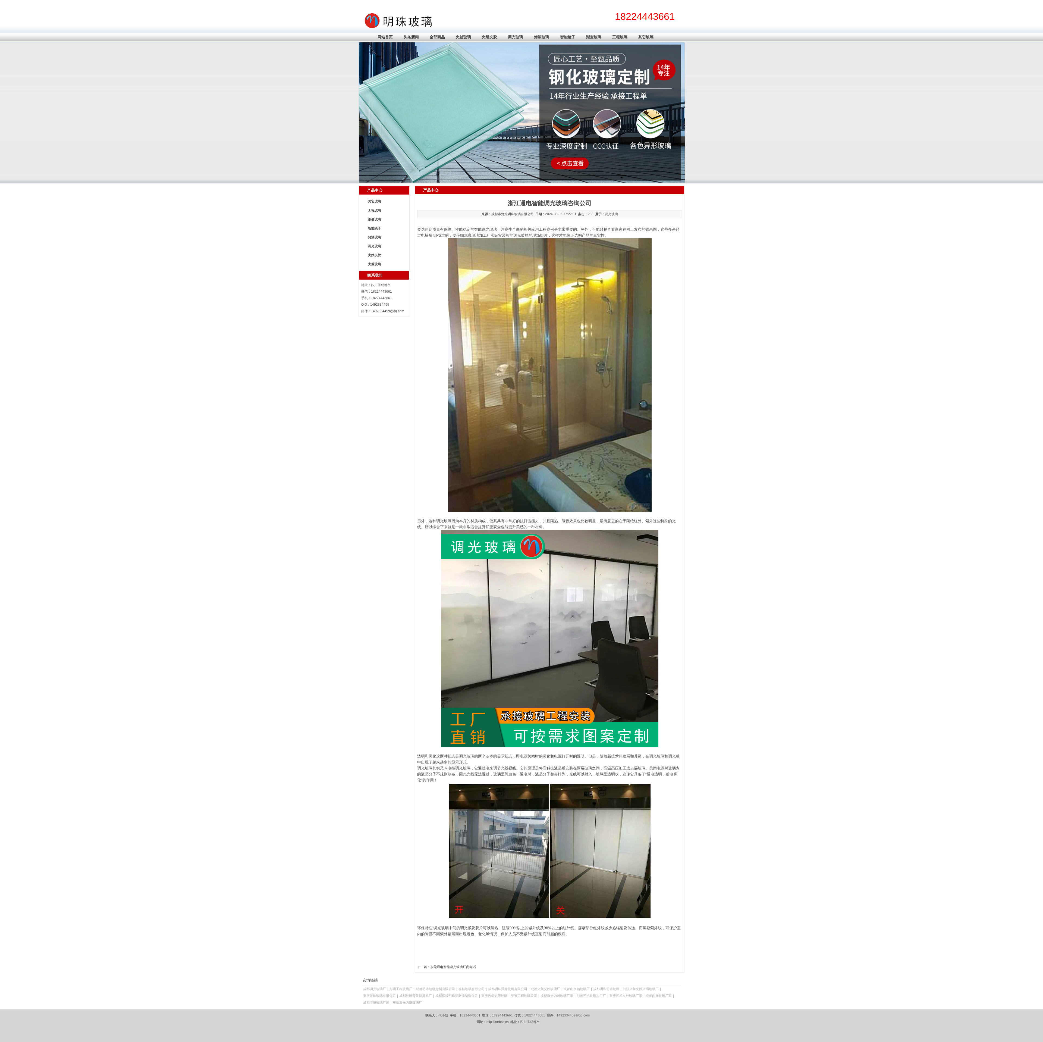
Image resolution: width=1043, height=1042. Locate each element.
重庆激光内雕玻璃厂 (407, 1003)
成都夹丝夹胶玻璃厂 (545, 989)
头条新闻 (411, 37)
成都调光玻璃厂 (374, 989)
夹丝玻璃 (463, 37)
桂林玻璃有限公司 (471, 989)
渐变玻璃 (593, 37)
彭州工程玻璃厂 (400, 989)
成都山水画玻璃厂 (577, 989)
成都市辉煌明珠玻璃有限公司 (512, 214)
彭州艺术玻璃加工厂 (591, 996)
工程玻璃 (619, 37)
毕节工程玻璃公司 (524, 996)
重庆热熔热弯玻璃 (494, 996)
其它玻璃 (646, 37)
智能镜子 (567, 37)
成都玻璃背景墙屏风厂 (415, 996)
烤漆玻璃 (541, 37)
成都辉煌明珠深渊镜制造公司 (456, 996)
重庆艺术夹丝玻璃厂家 (626, 996)
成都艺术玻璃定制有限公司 (435, 989)
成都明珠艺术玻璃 (606, 989)
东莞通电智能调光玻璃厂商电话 (453, 967)
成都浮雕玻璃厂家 (376, 1003)
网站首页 (385, 37)
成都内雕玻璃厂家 (659, 996)
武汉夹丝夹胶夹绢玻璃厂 (641, 989)
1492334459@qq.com (387, 311)
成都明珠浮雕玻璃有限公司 (507, 989)
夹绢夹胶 (489, 37)
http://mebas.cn (497, 1022)
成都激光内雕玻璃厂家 (557, 996)
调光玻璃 (515, 37)
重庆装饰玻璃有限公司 (379, 996)
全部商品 (437, 37)
